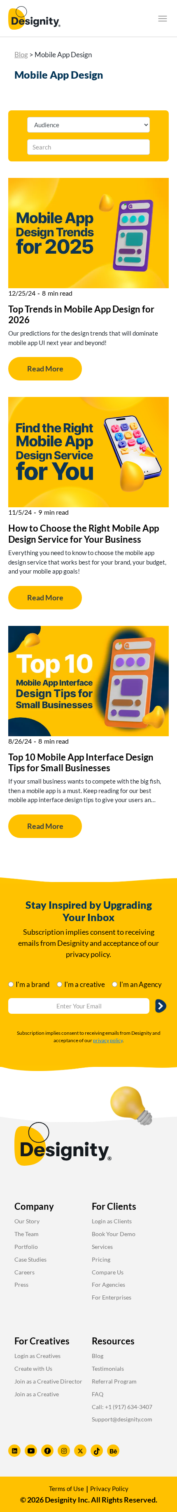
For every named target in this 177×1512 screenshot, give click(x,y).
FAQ (97, 1394)
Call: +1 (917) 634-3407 (122, 1406)
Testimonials (108, 1368)
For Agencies (108, 1284)
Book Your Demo (113, 1233)
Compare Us (107, 1272)
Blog (21, 54)
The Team (26, 1233)
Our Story (27, 1221)
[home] (34, 18)
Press (21, 1284)
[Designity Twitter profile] (80, 1450)
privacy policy (108, 1040)
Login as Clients (112, 1221)
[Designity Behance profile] (113, 1450)
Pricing (101, 1259)
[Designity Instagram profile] (64, 1450)
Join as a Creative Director (48, 1381)
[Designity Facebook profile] (47, 1450)
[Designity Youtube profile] (31, 1450)
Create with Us (33, 1368)
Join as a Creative (36, 1394)
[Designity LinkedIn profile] (14, 1450)
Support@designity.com (122, 1419)
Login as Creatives (37, 1355)
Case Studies (30, 1259)
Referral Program (114, 1381)
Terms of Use (66, 1488)
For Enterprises (111, 1297)
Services (102, 1246)
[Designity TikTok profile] (97, 1450)
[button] (162, 18)
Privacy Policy (109, 1488)
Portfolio (26, 1246)
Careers (24, 1272)
